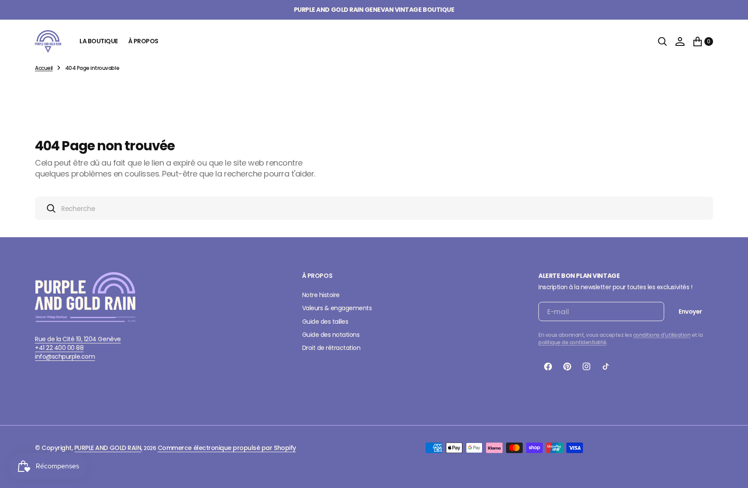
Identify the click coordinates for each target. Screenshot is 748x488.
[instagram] (586, 366)
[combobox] (374, 208)
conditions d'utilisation (661, 335)
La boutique (98, 41)
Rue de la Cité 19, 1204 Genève (78, 339)
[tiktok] (605, 366)
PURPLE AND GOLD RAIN (107, 447)
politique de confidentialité (572, 342)
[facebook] (548, 366)
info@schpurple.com (65, 356)
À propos (143, 41)
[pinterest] (567, 366)
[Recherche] (662, 41)
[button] (680, 41)
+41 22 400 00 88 (59, 347)
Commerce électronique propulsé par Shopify (227, 447)
